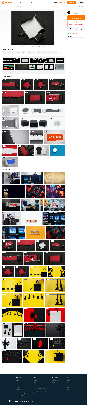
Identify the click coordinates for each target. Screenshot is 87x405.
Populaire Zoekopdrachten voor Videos (39, 392)
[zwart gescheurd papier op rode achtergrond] (11, 84)
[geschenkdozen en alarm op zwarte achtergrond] (26, 150)
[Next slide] (63, 52)
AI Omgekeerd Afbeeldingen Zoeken (21, 391)
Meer (39, 2)
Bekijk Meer (59, 67)
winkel (61, 52)
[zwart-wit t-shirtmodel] (42, 150)
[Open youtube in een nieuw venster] (32, 401)
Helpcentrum (55, 380)
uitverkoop (10, 52)
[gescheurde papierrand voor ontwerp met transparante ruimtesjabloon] (10, 110)
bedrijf (28, 52)
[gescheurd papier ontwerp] (36, 137)
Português (69, 384)
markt (23, 52)
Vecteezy (17, 382)
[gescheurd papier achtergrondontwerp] (9, 150)
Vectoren (15, 2)
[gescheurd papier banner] (15, 137)
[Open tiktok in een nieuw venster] (28, 401)
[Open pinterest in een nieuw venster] (26, 401)
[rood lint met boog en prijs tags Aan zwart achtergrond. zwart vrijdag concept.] (35, 330)
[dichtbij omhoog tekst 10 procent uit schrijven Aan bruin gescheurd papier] (11, 205)
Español (68, 382)
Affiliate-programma (37, 384)
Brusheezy (18, 380)
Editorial (33, 2)
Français (69, 387)
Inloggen (81, 2)
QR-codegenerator (19, 395)
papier (33, 52)
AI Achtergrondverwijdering (21, 393)
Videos (27, 2)
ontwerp (44, 52)
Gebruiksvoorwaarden (61, 401)
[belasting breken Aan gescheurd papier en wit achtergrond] (54, 137)
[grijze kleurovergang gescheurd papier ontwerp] (10, 123)
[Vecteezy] (7, 2)
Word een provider (54, 386)
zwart (4, 52)
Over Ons (54, 384)
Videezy (17, 384)
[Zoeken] (80, 6)
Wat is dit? (76, 33)
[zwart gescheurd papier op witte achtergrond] (42, 245)
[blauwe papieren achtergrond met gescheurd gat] (57, 150)
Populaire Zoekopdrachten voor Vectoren (39, 386)
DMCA (34, 382)
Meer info (70, 36)
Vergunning (35, 380)
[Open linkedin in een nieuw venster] (24, 401)
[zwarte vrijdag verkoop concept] (55, 97)
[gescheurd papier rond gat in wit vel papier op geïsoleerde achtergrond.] (57, 123)
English (68, 380)
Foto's (21, 2)
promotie (17, 52)
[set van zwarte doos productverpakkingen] (34, 123)
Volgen (83, 13)
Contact (53, 382)
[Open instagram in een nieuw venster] (22, 401)
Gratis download (76, 17)
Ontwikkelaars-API (19, 389)
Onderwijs (18, 387)
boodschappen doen (53, 52)
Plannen (55, 2)
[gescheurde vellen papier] (42, 110)
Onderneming (18, 385)
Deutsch (69, 385)
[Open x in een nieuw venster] (30, 401)
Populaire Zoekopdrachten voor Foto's (39, 389)
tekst (38, 52)
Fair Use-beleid (74, 401)
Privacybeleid (68, 401)
